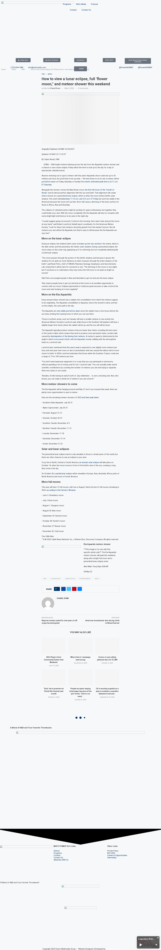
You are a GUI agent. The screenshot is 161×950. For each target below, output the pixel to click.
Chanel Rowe (55, 88)
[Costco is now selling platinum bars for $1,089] (107, 646)
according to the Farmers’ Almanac (61, 490)
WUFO (97, 579)
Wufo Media (81, 4)
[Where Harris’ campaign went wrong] (80, 646)
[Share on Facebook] (63, 589)
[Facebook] (3, 875)
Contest (73, 10)
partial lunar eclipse (64, 473)
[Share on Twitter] (69, 589)
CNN (44, 579)
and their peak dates (90, 397)
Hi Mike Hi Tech (112, 949)
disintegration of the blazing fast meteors (68, 336)
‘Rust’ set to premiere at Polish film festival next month (54, 691)
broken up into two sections (90, 244)
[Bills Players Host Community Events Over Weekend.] (54, 646)
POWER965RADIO (85, 579)
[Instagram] (10, 875)
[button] (157, 937)
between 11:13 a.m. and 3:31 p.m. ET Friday (80, 199)
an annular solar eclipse (89, 462)
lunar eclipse (70, 579)
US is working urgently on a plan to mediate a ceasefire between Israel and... (107, 691)
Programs (67, 4)
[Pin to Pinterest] (74, 589)
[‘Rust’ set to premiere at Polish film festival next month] (54, 677)
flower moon (55, 579)
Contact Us (86, 10)
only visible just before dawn (68, 311)
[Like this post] (57, 589)
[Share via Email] (79, 589)
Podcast (94, 4)
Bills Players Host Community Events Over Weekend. (54, 659)
